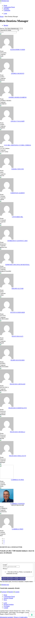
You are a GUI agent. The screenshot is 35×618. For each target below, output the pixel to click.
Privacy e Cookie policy (21, 617)
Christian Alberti (17, 193)
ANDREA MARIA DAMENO (18, 97)
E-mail (5, 565)
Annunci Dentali (8, 598)
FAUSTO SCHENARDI (17, 312)
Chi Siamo (7, 606)
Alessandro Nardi (17, 49)
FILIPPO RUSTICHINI (17, 360)
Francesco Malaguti (17, 456)
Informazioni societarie (6, 617)
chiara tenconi (17, 169)
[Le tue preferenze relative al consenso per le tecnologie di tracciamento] (32, 615)
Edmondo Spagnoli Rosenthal (17, 264)
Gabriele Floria (17, 479)
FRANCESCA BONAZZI (17, 384)
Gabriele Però (17, 529)
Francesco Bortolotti (17, 408)
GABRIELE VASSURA (17, 503)
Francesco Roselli (17, 432)
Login (5, 13)
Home (5, 5)
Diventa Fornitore (9, 604)
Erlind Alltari (17, 288)
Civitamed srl (17, 217)
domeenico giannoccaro (17, 240)
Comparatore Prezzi (9, 7)
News (5, 600)
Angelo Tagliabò (17, 121)
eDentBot (6, 9)
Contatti (6, 607)
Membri (6, 25)
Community (7, 10)
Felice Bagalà (17, 336)
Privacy (5, 568)
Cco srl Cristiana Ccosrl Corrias (17, 145)
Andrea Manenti (17, 73)
